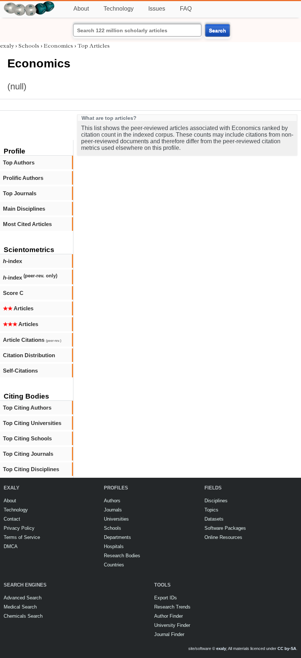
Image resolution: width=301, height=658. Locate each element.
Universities (116, 519)
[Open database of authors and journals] (29, 4)
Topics (211, 510)
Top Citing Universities (32, 423)
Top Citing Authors (27, 407)
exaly (7, 45)
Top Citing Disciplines (31, 469)
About (81, 8)
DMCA (11, 546)
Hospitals (114, 546)
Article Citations (32, 340)
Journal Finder (169, 634)
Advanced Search (22, 597)
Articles (18, 308)
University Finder (172, 625)
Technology (119, 8)
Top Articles (93, 45)
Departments (117, 537)
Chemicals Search (23, 616)
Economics (58, 45)
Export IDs (165, 597)
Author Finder (168, 616)
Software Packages (225, 528)
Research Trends (172, 607)
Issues (156, 8)
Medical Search (20, 607)
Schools (28, 45)
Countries (114, 565)
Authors (112, 500)
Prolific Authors (23, 178)
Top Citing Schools (27, 438)
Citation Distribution (29, 355)
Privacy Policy (19, 528)
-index (12, 261)
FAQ (186, 8)
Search (217, 30)
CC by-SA (287, 648)
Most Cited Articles (27, 224)
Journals (113, 510)
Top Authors (19, 162)
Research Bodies (122, 555)
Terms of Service (22, 537)
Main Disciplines (24, 209)
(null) (16, 86)
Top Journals (19, 193)
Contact (12, 519)
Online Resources (223, 537)
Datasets (214, 519)
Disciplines (216, 500)
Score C (13, 293)
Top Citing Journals (28, 454)
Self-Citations (20, 370)
